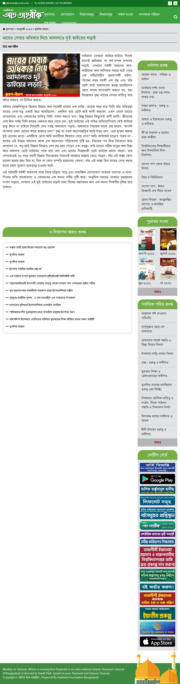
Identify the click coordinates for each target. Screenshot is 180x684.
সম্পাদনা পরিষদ (149, 14)
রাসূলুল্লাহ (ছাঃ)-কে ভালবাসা (153, 329)
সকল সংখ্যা (125, 14)
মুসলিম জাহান (41, 29)
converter (69, 23)
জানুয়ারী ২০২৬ (24, 29)
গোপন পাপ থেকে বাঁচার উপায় (156, 166)
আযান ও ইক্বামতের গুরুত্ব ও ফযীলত (157, 121)
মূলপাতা (49, 14)
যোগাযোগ (67, 14)
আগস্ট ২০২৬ (147, 254)
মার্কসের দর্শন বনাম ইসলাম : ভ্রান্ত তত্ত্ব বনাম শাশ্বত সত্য (156, 92)
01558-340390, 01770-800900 (54, 3)
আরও (157, 292)
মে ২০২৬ (165, 283)
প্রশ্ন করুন (50, 23)
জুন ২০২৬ (145, 283)
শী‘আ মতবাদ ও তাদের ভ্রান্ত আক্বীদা (155, 135)
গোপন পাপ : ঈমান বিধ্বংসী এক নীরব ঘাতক (156, 188)
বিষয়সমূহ (106, 14)
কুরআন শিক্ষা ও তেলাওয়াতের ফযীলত (154, 374)
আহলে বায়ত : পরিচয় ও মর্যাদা (156, 77)
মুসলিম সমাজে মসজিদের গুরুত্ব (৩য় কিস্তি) (157, 387)
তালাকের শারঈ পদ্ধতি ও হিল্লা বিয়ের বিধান (156, 342)
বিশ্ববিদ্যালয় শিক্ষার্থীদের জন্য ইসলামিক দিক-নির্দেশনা (156, 150)
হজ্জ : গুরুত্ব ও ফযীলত (155, 362)
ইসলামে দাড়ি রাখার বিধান (157, 354)
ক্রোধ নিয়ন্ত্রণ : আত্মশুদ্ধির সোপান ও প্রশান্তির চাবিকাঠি (156, 204)
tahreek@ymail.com (17, 3)
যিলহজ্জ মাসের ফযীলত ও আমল (157, 418)
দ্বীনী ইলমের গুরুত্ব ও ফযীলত (154, 432)
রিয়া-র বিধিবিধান (152, 177)
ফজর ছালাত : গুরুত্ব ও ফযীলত (155, 108)
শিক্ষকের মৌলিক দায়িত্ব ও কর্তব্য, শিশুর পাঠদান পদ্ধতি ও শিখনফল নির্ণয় (157, 402)
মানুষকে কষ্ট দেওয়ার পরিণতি (154, 315)
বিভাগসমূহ (87, 14)
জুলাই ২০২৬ (167, 254)
